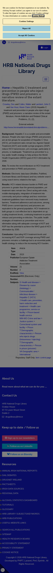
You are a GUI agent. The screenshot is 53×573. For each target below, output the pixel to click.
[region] (26, 20)
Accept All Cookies (26, 35)
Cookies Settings (26, 21)
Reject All (26, 28)
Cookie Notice (38, 16)
